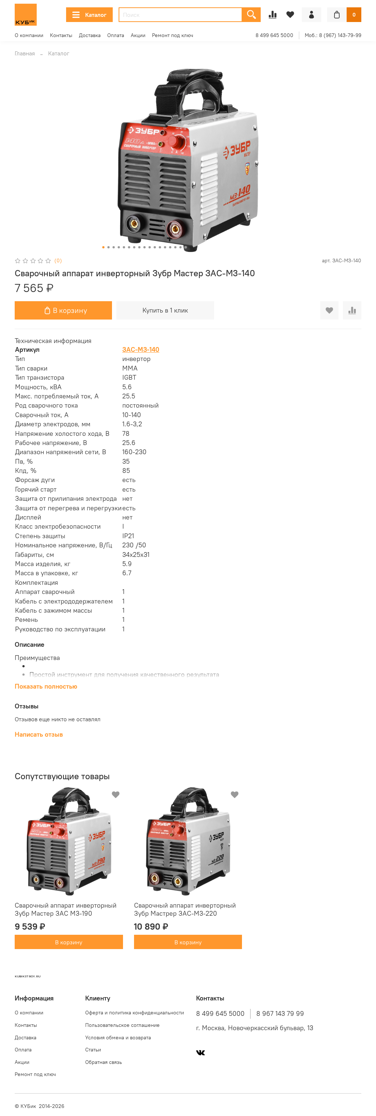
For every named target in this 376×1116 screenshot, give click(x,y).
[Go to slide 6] (129, 247)
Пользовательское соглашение (122, 1025)
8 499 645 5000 (274, 35)
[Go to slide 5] (124, 247)
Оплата (115, 35)
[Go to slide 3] (114, 247)
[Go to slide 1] (103, 247)
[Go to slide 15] (175, 247)
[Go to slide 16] (181, 247)
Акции (138, 35)
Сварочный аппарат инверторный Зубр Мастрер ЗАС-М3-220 (185, 909)
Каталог (95, 14)
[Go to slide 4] (119, 247)
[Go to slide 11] (155, 247)
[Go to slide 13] (165, 247)
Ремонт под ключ (172, 35)
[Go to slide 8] (139, 247)
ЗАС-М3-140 (140, 349)
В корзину (68, 941)
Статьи (93, 1049)
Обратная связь (103, 1062)
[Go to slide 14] (170, 247)
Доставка (90, 35)
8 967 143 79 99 (280, 1014)
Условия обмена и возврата (118, 1037)
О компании (29, 35)
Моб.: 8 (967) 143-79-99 (333, 35)
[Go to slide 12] (160, 247)
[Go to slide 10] (150, 247)
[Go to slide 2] (109, 247)
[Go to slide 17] (186, 247)
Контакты (61, 35)
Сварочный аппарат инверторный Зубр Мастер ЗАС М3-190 (65, 909)
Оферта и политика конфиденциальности (134, 1012)
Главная (25, 53)
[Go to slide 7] (134, 247)
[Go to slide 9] (145, 247)
